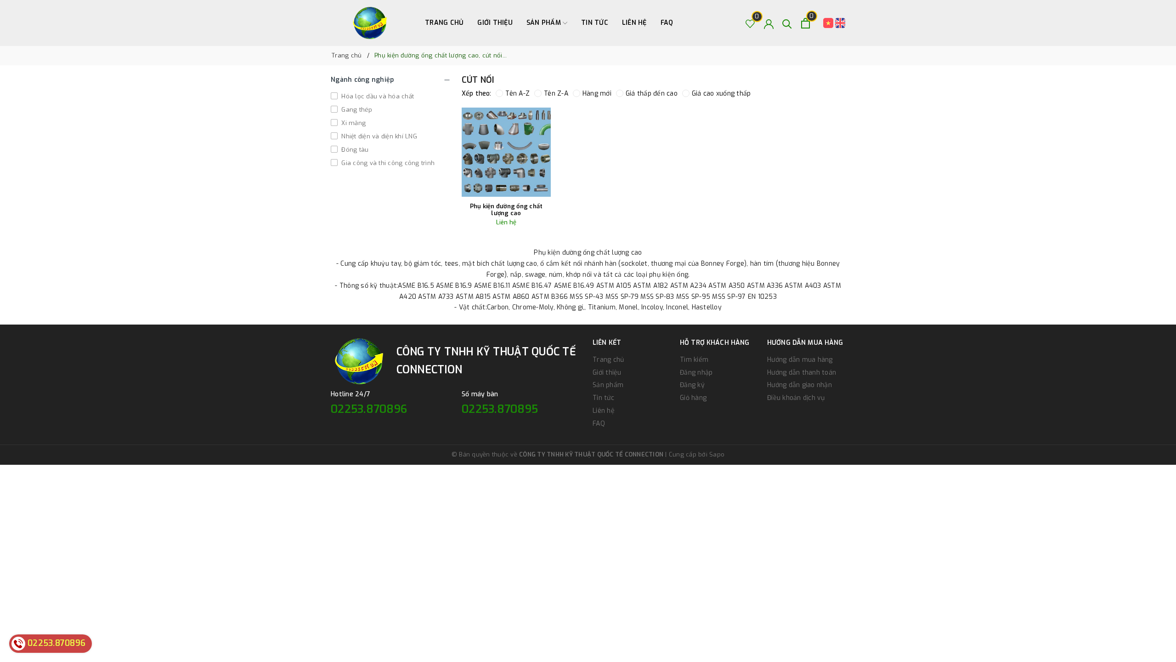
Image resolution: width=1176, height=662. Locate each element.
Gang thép (356, 110)
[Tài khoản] (769, 23)
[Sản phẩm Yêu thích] (750, 23)
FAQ (667, 22)
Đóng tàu (353, 150)
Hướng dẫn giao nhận (799, 385)
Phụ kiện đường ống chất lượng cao (506, 210)
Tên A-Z (517, 93)
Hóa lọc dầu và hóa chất (376, 96)
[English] (840, 22)
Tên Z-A (556, 93)
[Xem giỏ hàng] (805, 23)
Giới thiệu (495, 22)
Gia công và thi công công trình (387, 163)
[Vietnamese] (829, 22)
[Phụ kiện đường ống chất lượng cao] (506, 152)
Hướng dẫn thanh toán (801, 372)
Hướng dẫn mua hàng (800, 359)
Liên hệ (634, 22)
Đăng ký (692, 385)
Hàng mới (596, 93)
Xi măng (352, 123)
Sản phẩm (544, 22)
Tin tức (594, 22)
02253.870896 (369, 409)
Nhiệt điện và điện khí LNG (378, 136)
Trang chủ (444, 22)
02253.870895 (500, 409)
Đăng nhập (696, 372)
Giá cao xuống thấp (721, 93)
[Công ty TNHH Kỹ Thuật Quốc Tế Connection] (370, 23)
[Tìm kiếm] (787, 23)
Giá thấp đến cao (652, 93)
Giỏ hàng (693, 398)
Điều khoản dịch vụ (796, 398)
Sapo (716, 454)
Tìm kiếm (694, 359)
